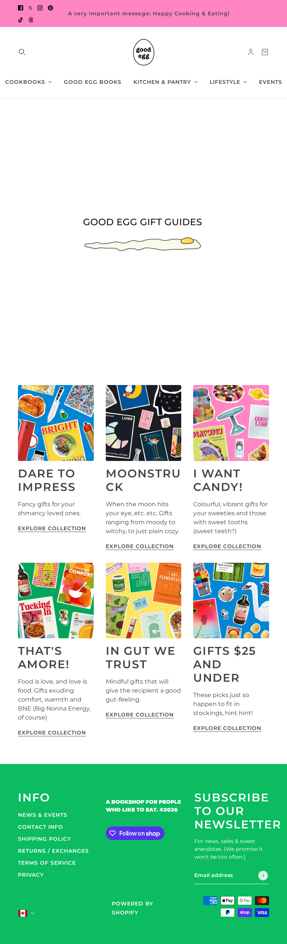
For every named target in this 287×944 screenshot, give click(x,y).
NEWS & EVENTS (42, 815)
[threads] (31, 19)
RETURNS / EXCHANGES (53, 850)
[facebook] (20, 7)
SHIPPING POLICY (44, 838)
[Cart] (265, 52)
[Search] (22, 52)
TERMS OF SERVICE (47, 862)
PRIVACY (31, 874)
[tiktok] (20, 19)
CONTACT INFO (40, 827)
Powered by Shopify (132, 908)
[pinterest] (50, 7)
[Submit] (263, 875)
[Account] (251, 52)
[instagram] (40, 7)
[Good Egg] (143, 52)
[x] (30, 7)
